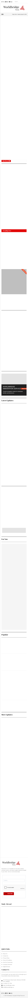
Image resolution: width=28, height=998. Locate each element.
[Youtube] (9, 1)
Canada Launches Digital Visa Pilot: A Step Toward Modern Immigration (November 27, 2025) (13, 458)
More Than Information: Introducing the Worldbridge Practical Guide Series (14, 110)
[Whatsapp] (11, 1)
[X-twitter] (4, 1)
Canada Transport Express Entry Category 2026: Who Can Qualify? (13, 251)
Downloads (3, 314)
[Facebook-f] (2, 1)
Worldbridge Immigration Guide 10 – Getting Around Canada (13, 665)
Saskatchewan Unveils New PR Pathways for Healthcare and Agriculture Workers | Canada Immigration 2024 (11, 827)
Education (9, 149)
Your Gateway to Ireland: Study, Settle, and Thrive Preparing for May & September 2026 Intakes (13, 924)
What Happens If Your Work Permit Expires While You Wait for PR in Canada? (14, 646)
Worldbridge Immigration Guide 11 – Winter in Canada (13, 658)
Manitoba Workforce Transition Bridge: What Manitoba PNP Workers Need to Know (13, 433)
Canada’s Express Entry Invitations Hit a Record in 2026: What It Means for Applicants (14, 245)
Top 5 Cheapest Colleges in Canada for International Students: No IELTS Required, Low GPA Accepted (13, 506)
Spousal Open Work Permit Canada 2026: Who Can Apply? (13, 426)
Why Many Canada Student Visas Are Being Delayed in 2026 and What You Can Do (13, 614)
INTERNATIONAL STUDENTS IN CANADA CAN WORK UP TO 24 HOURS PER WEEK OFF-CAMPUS (13, 364)
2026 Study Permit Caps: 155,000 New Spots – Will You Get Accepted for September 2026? (13, 725)
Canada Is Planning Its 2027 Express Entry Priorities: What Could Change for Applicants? (12, 223)
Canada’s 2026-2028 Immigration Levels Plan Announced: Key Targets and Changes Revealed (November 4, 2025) (13, 777)
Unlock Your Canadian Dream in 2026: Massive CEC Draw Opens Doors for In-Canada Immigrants (12, 738)
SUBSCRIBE (10, 893)
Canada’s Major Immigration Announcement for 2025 (11, 837)
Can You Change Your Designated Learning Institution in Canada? (11, 692)
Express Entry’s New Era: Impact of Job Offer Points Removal (12, 446)
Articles (5, 106)
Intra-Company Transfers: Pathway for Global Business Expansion (13, 132)
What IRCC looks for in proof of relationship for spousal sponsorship (13, 846)
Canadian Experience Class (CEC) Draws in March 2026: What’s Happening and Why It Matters (14, 98)
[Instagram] (7, 1)
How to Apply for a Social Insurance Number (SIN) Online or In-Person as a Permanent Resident (13, 333)
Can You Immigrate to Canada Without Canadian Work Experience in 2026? (13, 209)
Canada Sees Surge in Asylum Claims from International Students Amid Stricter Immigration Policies (14, 601)
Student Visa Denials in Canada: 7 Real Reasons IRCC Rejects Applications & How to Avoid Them (13, 943)
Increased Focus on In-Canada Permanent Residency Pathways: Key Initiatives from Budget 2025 (13, 480)
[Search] (25, 2)
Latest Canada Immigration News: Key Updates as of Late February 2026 (13, 411)
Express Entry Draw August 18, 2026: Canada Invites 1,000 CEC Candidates (13, 257)
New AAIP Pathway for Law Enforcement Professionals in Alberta (13, 493)
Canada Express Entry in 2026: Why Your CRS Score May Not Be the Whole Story (14, 297)
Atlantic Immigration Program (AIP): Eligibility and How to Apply (13, 572)
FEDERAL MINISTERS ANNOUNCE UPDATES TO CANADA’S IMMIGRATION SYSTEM (12, 763)
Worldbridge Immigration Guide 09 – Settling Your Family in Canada (13, 705)
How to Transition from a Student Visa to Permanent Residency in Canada (13, 933)
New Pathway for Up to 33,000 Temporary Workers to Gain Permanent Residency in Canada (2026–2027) (14, 79)
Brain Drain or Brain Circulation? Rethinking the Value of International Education (13, 154)
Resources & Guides (11, 106)
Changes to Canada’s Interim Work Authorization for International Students (13, 468)
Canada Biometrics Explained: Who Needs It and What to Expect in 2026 (14, 608)
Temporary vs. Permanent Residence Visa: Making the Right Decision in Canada (14, 589)
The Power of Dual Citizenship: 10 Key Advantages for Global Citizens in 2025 (12, 913)
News (4, 54)
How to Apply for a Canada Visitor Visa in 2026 (13, 805)
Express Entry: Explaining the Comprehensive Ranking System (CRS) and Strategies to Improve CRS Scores (13, 520)
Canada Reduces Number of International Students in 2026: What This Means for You (14, 60)
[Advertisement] (14, 31)
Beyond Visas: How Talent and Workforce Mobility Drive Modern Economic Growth (14, 144)
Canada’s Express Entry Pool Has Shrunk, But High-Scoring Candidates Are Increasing (13, 215)
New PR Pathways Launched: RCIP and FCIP (13, 624)
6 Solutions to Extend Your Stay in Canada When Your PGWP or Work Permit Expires (13, 750)
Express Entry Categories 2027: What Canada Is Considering (11, 263)
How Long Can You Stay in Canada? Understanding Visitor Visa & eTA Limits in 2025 (13, 349)
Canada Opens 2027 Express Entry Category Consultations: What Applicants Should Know (14, 678)
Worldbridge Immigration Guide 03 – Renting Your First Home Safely (13, 318)
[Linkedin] (5, 1)
